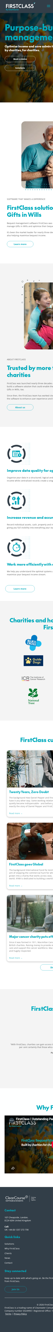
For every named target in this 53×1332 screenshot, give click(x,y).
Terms (8, 1313)
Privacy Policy (20, 1313)
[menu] (49, 6)
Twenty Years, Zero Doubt (29, 792)
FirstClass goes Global (26, 864)
